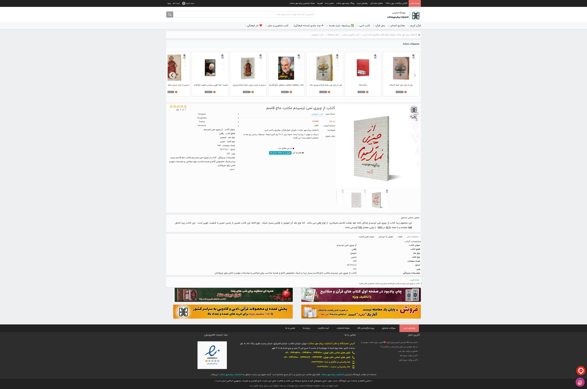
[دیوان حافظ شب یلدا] (233, 294)
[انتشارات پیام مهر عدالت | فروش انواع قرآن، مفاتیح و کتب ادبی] (403, 15)
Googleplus (202, 118)
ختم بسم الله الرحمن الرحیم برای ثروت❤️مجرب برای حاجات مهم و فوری (387, 342)
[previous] (414, 75)
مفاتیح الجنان (397, 25)
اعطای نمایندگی (376, 3)
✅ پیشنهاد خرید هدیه (341, 25)
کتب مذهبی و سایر (278, 25)
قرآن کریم (415, 25)
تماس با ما (329, 3)
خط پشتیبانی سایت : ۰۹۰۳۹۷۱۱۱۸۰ (336, 366)
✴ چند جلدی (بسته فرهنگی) (308, 25)
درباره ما (306, 328)
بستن (232, 169)
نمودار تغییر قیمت (366, 236)
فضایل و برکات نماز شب (407, 351)
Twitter (202, 121)
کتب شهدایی (317, 114)
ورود (169, 3)
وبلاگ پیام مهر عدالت (345, 3)
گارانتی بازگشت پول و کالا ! (396, 3)
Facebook (202, 125)
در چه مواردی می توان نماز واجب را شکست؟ (398, 346)
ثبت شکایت (323, 328)
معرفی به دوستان (385, 236)
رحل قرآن (380, 25)
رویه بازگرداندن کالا (365, 328)
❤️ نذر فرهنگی (254, 25)
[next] (172, 75)
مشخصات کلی (413, 236)
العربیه (320, 3)
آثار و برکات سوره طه (408, 355)
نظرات (400, 236)
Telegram (202, 114)
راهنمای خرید (362, 3)
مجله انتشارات (343, 328)
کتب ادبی (364, 25)
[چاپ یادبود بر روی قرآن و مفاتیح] (361, 294)
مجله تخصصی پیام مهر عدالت (302, 3)
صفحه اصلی (415, 3)
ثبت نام (176, 3)
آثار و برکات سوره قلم (408, 360)
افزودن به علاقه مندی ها (280, 152)
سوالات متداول (389, 328)
